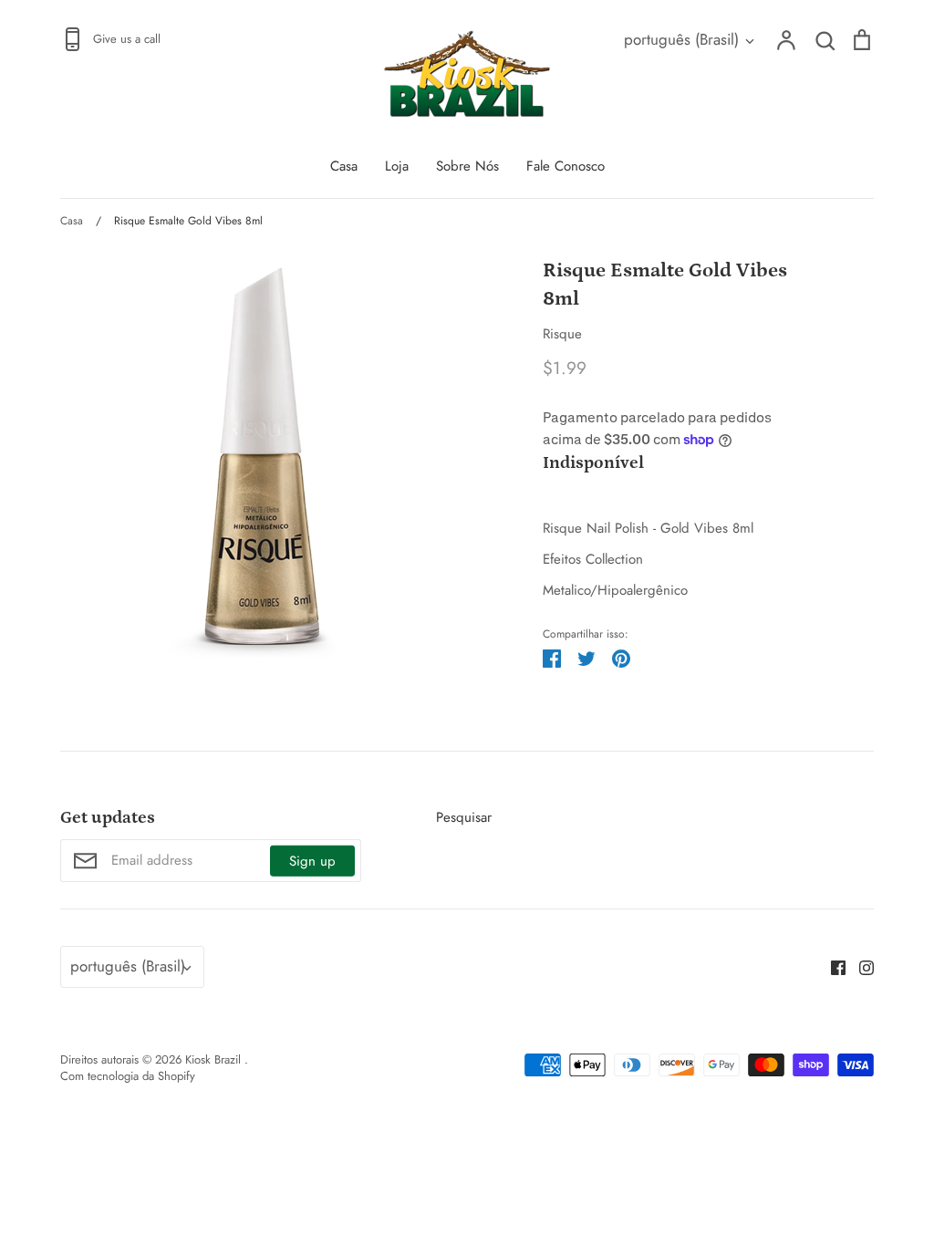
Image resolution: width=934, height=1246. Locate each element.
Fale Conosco (565, 166)
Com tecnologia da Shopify (127, 1076)
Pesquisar (464, 817)
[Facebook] (831, 967)
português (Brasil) (681, 39)
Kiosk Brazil (214, 1059)
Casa (344, 166)
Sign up (312, 860)
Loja (397, 166)
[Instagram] (860, 967)
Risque (562, 334)
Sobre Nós (467, 166)
